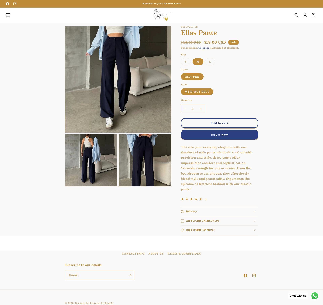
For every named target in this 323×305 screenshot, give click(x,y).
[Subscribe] (130, 275)
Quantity (186, 100)
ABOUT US (156, 253)
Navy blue (192, 76)
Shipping (203, 48)
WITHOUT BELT (197, 91)
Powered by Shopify (102, 303)
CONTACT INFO (133, 253)
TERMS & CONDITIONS (184, 253)
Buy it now (219, 134)
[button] (8, 15)
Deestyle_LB (82, 303)
